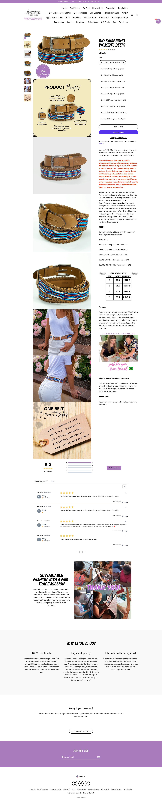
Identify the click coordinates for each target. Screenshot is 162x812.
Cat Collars (110, 8)
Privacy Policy (81, 789)
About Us (33, 789)
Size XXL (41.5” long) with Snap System (113, 119)
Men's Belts (104, 17)
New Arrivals (97, 8)
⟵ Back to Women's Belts (81, 731)
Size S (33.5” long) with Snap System (112, 69)
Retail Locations (42, 789)
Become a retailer (55, 789)
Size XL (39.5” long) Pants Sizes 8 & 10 (113, 100)
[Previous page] (76, 552)
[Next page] (85, 552)
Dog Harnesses (80, 13)
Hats (68, 17)
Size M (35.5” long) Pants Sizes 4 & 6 (112, 75)
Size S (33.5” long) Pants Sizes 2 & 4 (112, 62)
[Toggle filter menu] (124, 486)
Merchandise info (88, 793)
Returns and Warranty (74, 793)
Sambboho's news (93, 789)
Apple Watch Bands (54, 17)
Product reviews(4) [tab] (41, 481)
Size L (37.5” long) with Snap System (112, 94)
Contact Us (66, 789)
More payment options (118, 138)
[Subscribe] (98, 757)
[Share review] (125, 493)
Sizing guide (105, 789)
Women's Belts (90, 17)
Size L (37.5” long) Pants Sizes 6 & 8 (112, 88)
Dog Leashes (95, 13)
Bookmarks (59, 22)
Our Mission (75, 8)
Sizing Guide (93, 22)
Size (100, 58)
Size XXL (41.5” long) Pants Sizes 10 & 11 (114, 113)
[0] (158, 21)
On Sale (86, 8)
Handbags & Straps (120, 17)
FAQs (73, 789)
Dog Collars (123, 8)
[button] (123, 502)
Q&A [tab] (52, 481)
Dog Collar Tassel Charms (60, 13)
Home (64, 8)
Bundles (70, 22)
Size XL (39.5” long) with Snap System (113, 106)
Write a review (114, 468)
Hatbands (77, 17)
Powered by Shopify (81, 797)
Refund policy (127, 789)
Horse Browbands (111, 13)
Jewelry (125, 13)
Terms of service (116, 789)
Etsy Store (80, 22)
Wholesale (123, 22)
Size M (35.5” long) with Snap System (113, 81)
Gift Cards (105, 22)
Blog (115, 22)
